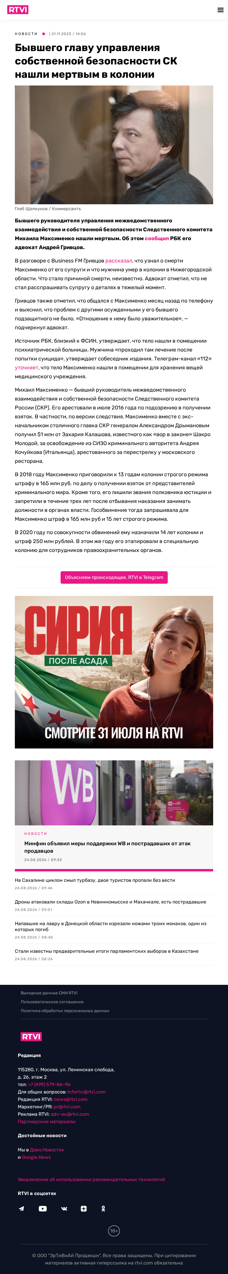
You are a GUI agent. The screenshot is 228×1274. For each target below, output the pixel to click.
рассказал (118, 260)
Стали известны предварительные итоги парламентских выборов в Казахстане (107, 951)
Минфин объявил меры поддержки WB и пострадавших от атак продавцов (107, 847)
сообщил (157, 238)
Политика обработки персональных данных (65, 1010)
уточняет (26, 367)
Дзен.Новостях (47, 1150)
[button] (221, 9)
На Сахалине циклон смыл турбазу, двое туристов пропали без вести (95, 880)
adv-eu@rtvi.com (70, 1114)
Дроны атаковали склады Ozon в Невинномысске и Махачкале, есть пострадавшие (110, 902)
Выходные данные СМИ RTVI (49, 993)
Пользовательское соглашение (52, 1001)
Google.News (36, 1157)
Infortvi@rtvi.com (87, 1092)
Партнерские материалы (46, 1121)
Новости (26, 34)
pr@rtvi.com (67, 1107)
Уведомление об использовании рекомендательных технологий (91, 1179)
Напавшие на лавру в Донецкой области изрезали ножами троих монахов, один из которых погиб (110, 926)
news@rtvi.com (71, 1099)
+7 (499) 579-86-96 (49, 1084)
